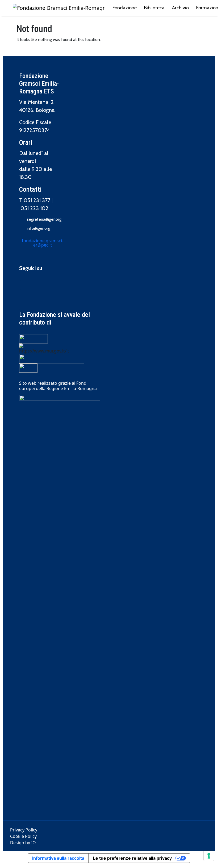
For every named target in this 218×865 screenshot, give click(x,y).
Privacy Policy (23, 830)
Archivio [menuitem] (180, 8)
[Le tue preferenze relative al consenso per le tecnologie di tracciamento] (209, 856)
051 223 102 (34, 208)
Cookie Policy (23, 836)
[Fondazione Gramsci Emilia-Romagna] (58, 8)
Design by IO (23, 843)
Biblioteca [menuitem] (154, 8)
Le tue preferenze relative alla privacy (132, 858)
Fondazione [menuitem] (124, 8)
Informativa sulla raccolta (58, 858)
